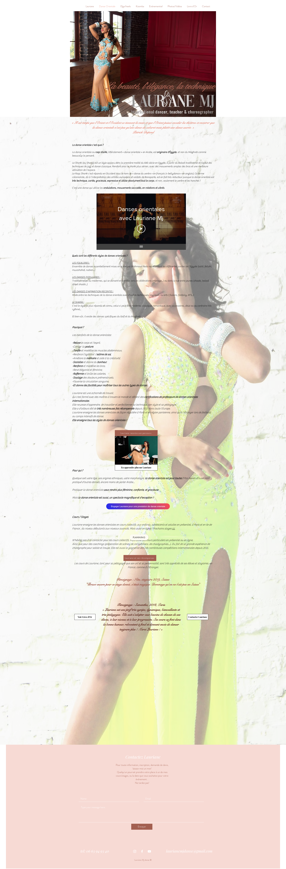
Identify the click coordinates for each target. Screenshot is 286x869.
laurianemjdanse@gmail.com (189, 850)
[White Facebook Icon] (142, 851)
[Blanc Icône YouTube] (149, 851)
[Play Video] (141, 229)
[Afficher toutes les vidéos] (141, 247)
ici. (173, 528)
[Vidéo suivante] (179, 218)
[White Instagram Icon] (135, 851)
